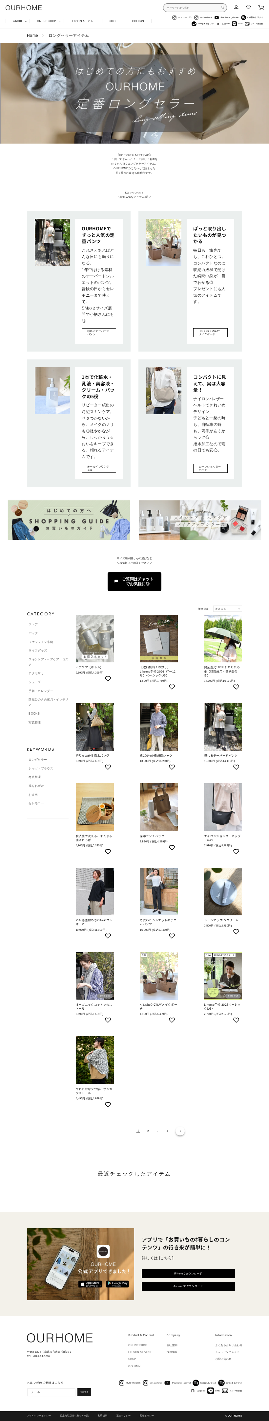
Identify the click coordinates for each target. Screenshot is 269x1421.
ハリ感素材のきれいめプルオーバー (94, 922)
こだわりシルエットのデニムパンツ (158, 922)
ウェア (33, 624)
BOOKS (34, 713)
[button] (18, 21)
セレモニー (36, 803)
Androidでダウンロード (188, 1286)
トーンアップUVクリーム (221, 920)
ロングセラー (38, 759)
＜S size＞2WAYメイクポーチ (209, 333)
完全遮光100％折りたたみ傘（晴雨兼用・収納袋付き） (222, 671)
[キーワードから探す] (223, 7)
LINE (240, 24)
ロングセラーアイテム (69, 35)
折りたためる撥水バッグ (93, 756)
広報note (226, 24)
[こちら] (166, 1258)
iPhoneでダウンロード (188, 1273)
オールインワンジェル (98, 468)
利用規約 (102, 1415)
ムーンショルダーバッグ (210, 468)
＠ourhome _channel (229, 17)
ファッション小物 (41, 642)
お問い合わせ (223, 1359)
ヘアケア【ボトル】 (89, 667)
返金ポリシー (123, 1415)
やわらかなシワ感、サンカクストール (94, 1091)
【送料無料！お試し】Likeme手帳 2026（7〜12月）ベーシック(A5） (158, 671)
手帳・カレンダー (41, 691)
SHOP (132, 1359)
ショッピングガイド (227, 1352)
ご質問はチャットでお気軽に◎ (138, 581)
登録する (84, 1392)
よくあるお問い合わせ (228, 1345)
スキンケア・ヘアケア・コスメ (48, 662)
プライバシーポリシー (39, 1415)
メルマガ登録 (257, 24)
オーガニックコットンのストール (94, 1007)
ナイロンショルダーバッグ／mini (222, 838)
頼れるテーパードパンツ (98, 333)
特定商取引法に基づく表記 (74, 1415)
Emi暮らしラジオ (255, 17)
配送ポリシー (147, 1415)
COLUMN (134, 1366)
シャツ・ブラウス (41, 768)
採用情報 (172, 1352)
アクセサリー (38, 673)
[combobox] (195, 8)
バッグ (33, 633)
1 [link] (138, 1131)
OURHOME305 (185, 17)
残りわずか (36, 786)
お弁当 (33, 794)
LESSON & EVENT (140, 1352)
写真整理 (35, 722)
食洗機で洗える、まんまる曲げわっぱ (94, 838)
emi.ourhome (206, 17)
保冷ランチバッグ (152, 836)
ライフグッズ (38, 650)
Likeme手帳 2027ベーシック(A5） (222, 1007)
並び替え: (204, 608)
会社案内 (172, 1345)
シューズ (35, 682)
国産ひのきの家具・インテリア (48, 702)
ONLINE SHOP (137, 1345)
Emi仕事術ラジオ (206, 24)
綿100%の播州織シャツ (156, 756)
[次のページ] (180, 1131)
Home (32, 35)
